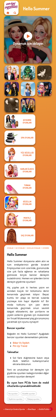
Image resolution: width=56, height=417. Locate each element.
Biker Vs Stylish (21, 342)
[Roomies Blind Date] (11, 72)
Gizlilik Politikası (45, 409)
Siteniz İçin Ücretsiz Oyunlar (15, 409)
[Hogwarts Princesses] (11, 89)
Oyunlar (10, 248)
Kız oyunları (20, 248)
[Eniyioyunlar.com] (7, 13)
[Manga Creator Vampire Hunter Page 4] (11, 105)
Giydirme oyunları (16, 399)
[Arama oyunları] (15, 13)
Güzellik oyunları (33, 248)
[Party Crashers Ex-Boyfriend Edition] (28, 105)
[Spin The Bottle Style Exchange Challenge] (44, 89)
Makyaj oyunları (33, 399)
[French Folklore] (28, 89)
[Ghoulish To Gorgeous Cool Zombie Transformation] (28, 72)
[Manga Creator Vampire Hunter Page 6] (44, 72)
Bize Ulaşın (32, 409)
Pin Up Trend (20, 346)
